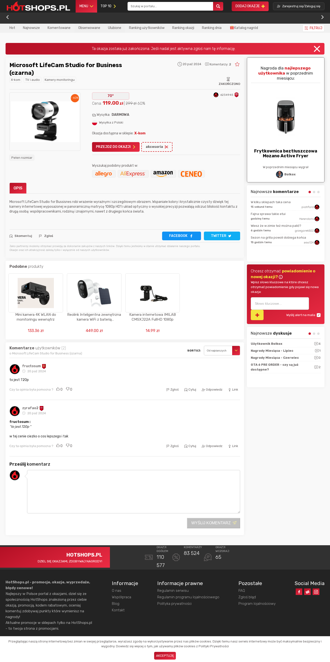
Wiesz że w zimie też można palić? (276, 226)
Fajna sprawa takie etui (268, 214)
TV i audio (32, 80)
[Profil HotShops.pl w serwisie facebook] (299, 591)
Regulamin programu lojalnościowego (188, 597)
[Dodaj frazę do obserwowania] (257, 315)
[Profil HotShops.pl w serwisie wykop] (307, 591)
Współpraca (121, 597)
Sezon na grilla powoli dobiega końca (278, 237)
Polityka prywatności (174, 603)
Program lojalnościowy (257, 603)
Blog (115, 603)
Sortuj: (194, 350)
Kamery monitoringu (60, 80)
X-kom (15, 80)
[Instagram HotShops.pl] (316, 591)
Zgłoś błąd (247, 597)
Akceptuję (165, 655)
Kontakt (118, 610)
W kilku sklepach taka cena (271, 202)
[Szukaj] (218, 6)
